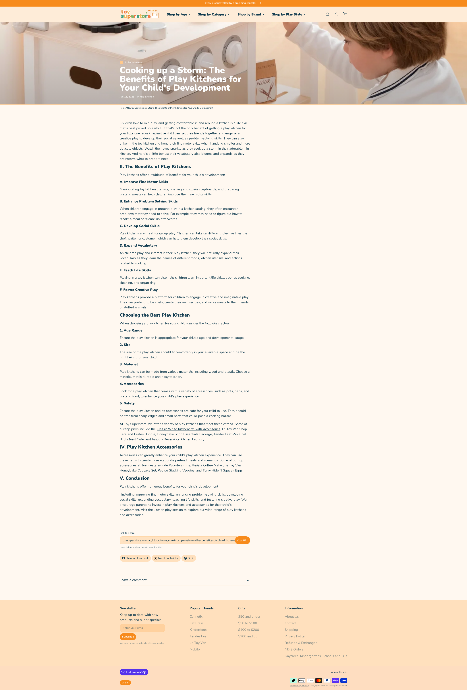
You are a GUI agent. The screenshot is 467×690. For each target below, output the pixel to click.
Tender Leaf (199, 636)
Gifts (242, 608)
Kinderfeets (198, 629)
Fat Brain (196, 623)
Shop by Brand (249, 14)
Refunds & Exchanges (301, 643)
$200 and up (248, 636)
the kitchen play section (165, 510)
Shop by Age (177, 14)
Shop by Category (212, 14)
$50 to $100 (247, 623)
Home (123, 107)
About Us (292, 616)
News (130, 107)
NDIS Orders (294, 649)
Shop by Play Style (287, 14)
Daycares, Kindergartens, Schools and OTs (316, 656)
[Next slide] (260, 3)
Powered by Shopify (299, 685)
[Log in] (335, 14)
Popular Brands (202, 608)
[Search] (326, 14)
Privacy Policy (295, 636)
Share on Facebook (137, 558)
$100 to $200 (248, 629)
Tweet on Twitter (168, 558)
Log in (125, 682)
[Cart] (343, 14)
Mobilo (195, 649)
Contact (290, 623)
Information (294, 608)
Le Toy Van (198, 643)
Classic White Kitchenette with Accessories (188, 429)
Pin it (191, 558)
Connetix (196, 616)
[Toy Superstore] (139, 14)
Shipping (291, 629)
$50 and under (249, 616)
